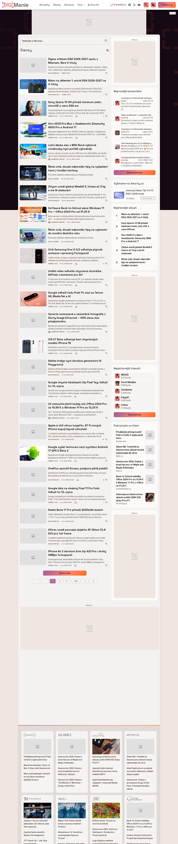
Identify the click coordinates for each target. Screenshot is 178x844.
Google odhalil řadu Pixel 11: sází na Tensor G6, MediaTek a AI (75, 294)
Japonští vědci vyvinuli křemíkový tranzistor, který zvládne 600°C (104, 771)
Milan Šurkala (53, 73)
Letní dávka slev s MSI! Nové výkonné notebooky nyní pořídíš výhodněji (72, 146)
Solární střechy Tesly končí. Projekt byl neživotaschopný (140, 836)
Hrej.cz (119, 471)
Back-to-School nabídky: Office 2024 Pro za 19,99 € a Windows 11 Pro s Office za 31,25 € (129, 481)
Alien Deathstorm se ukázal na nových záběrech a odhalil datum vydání (140, 771)
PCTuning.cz (121, 503)
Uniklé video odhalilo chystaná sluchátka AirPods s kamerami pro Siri (75, 272)
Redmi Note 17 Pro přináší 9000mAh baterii (75, 510)
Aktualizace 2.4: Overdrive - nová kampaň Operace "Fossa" (70, 835)
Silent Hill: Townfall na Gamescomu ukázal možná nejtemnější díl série (130, 449)
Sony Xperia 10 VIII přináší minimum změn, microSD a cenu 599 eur (75, 103)
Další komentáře (135, 172)
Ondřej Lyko (52, 116)
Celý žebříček (134, 414)
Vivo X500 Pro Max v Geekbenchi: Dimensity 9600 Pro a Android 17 (76, 125)
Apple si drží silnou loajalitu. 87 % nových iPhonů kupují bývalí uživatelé (74, 427)
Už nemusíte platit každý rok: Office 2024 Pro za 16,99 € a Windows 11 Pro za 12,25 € (77, 405)
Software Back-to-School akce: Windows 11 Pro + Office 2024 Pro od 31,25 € (76, 209)
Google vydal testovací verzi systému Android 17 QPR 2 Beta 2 (78, 448)
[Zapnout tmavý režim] (153, 4)
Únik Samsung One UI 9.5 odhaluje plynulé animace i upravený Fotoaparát (75, 251)
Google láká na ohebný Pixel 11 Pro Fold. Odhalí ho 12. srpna (74, 490)
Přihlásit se (166, 5)
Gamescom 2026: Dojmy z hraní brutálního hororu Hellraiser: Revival (70, 771)
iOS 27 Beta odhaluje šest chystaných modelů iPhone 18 (73, 341)
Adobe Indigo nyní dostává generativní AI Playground (74, 362)
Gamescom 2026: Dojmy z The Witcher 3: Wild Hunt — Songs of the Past (70, 783)
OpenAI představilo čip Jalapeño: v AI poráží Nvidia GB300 (105, 783)
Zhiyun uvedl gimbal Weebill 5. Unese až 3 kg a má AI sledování (76, 188)
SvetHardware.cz (123, 489)
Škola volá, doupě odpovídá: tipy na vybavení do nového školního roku (77, 231)
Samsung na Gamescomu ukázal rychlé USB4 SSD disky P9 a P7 (129, 497)
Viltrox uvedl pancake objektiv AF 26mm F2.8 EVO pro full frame (77, 531)
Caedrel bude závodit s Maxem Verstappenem (34, 833)
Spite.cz (119, 456)
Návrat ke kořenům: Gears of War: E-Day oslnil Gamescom (37, 766)
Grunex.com (121, 441)
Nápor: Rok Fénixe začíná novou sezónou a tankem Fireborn (69, 824)
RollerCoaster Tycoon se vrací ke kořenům (103, 822)
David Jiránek (53, 179)
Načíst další (65, 573)
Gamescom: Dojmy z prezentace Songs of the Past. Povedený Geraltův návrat (138, 784)
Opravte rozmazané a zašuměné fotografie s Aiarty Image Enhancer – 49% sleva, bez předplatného (77, 317)
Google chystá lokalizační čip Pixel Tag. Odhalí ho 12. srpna (78, 384)
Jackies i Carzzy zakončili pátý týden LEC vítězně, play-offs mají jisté (37, 824)
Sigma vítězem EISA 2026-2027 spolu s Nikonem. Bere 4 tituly (73, 60)
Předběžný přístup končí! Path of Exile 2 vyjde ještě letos (129, 435)
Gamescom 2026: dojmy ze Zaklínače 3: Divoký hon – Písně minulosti (104, 832)
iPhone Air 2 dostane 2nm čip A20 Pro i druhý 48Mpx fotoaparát (77, 553)
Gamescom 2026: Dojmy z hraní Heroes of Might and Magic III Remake (130, 464)
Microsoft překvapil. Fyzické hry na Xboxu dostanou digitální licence (37, 777)
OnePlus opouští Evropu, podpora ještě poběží (77, 468)
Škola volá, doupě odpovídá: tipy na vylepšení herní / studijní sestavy (78, 168)
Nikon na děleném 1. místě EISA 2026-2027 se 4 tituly (77, 82)
